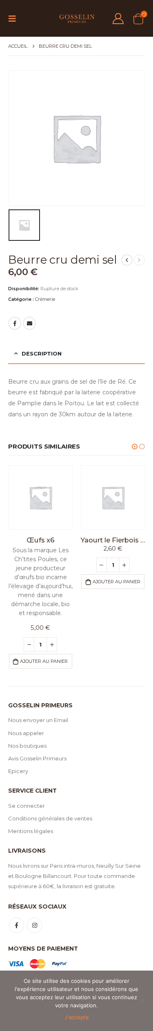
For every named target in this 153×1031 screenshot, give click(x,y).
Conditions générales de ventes (50, 818)
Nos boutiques (27, 745)
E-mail (29, 323)
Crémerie (45, 299)
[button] (134, 446)
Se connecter (26, 805)
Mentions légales (30, 831)
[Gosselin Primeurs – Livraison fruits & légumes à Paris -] (76, 18)
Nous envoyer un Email (38, 720)
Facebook (14, 323)
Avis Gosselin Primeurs (37, 758)
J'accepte (76, 1017)
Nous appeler (26, 733)
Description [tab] (42, 353)
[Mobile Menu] (14, 18)
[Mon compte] (118, 18)
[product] (41, 497)
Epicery (18, 771)
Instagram (34, 925)
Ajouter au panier (44, 661)
